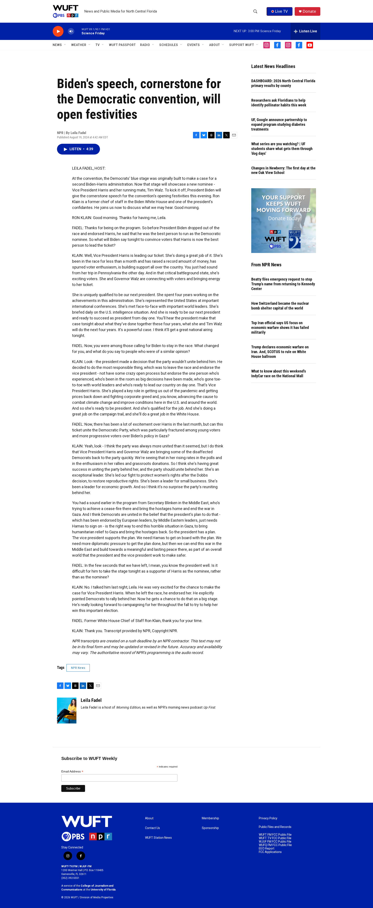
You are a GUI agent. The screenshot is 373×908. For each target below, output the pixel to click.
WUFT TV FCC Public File (275, 838)
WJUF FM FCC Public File (275, 841)
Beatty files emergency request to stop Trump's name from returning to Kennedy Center (283, 284)
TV (98, 45)
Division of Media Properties (96, 897)
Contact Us (152, 828)
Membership (210, 818)
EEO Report (266, 848)
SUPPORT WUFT (241, 45)
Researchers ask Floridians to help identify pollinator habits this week (278, 102)
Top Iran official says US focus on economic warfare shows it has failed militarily (280, 328)
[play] (58, 31)
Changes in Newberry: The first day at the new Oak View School (283, 170)
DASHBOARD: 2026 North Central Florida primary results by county (283, 83)
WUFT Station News (158, 837)
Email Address (72, 771)
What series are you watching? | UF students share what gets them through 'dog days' (282, 149)
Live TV (281, 11)
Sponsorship (210, 828)
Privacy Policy (268, 818)
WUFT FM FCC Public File (275, 834)
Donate (309, 11)
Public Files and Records (275, 827)
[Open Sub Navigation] (65, 45)
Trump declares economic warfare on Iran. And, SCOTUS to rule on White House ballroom (280, 352)
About (149, 818)
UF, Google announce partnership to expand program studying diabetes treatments (279, 124)
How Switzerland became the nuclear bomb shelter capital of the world (280, 305)
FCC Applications (270, 852)
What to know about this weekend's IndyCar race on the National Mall (278, 373)
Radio (145, 45)
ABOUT (214, 45)
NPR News (78, 668)
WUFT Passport (122, 45)
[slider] (78, 31)
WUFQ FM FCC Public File (275, 845)
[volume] (71, 31)
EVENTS (193, 45)
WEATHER (78, 45)
